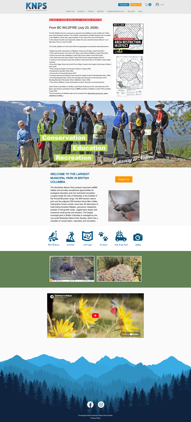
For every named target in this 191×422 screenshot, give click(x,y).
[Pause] (99, 278)
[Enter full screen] (138, 278)
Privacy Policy (95, 418)
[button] (148, 4)
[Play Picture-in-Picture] (135, 278)
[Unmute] (103, 278)
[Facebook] (90, 404)
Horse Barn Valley (89, 201)
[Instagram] (101, 404)
